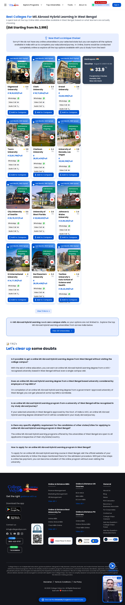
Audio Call (12, 106)
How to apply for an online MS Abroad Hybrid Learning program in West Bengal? (51, 447)
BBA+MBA (79, 496)
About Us (106, 490)
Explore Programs (31, 5)
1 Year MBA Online (55, 525)
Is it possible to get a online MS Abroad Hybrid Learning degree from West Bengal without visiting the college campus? (61, 360)
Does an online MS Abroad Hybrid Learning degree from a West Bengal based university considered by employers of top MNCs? (62, 382)
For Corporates (109, 510)
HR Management (55, 497)
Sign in (116, 5)
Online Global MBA (55, 522)
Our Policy (77, 582)
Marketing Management (57, 494)
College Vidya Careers (109, 517)
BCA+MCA (80, 493)
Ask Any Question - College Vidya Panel (110, 524)
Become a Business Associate (111, 505)
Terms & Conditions (63, 582)
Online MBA (52, 518)
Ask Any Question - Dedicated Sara (110, 531)
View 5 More (43, 311)
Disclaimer (47, 582)
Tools (70, 5)
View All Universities (61, 331)
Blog (105, 494)
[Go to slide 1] (16, 82)
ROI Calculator (109, 501)
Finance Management (57, 490)
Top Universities (53, 5)
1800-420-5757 (14, 541)
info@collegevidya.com (16, 529)
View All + (52, 501)
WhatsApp (12, 98)
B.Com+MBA (81, 499)
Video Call (12, 102)
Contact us (107, 513)
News (105, 497)
